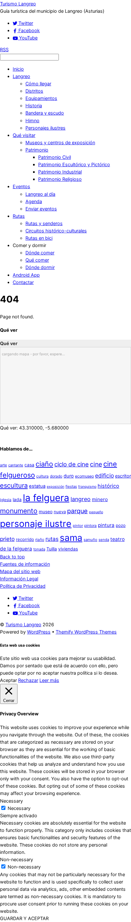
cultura (42, 476)
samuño (90, 539)
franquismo (87, 487)
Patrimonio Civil (54, 157)
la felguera (46, 497)
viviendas (68, 548)
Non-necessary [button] (16, 859)
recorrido (25, 539)
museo (45, 511)
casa (29, 464)
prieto (7, 538)
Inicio (18, 69)
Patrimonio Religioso (60, 179)
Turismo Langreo (23, 624)
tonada (39, 549)
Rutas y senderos (44, 223)
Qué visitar (24, 135)
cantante (15, 465)
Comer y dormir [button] (29, 245)
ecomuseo (84, 476)
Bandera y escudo (44, 113)
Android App (26, 275)
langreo (81, 499)
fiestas (71, 486)
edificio (104, 475)
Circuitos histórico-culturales (56, 230)
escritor (123, 476)
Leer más (49, 680)
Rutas (19, 216)
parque (77, 511)
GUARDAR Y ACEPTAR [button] (24, 918)
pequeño (96, 512)
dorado (56, 476)
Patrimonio (36, 149)
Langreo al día (40, 194)
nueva (60, 511)
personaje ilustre (36, 523)
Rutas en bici (38, 238)
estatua (37, 486)
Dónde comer (39, 252)
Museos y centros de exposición (60, 142)
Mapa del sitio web (20, 571)
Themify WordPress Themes (86, 632)
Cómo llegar (38, 83)
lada (17, 499)
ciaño (44, 464)
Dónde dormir (40, 267)
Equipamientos (41, 98)
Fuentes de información (25, 564)
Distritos (34, 91)
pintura (106, 525)
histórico (108, 486)
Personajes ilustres (45, 128)
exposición (55, 487)
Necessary (19, 808)
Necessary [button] (11, 801)
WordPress (39, 632)
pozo (121, 525)
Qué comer (37, 260)
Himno (32, 120)
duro (69, 476)
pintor (78, 525)
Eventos (21, 186)
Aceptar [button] (8, 680)
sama (71, 537)
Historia (33, 105)
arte (3, 465)
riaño (39, 539)
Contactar (23, 282)
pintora (90, 525)
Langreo (21, 76)
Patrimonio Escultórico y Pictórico (74, 164)
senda (104, 539)
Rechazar (28, 680)
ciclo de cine (71, 464)
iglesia (5, 499)
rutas (52, 538)
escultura (14, 485)
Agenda (33, 201)
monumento (19, 511)
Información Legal (19, 578)
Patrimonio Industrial (60, 171)
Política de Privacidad (22, 586)
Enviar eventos (41, 208)
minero (100, 499)
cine (96, 464)
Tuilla (51, 548)
